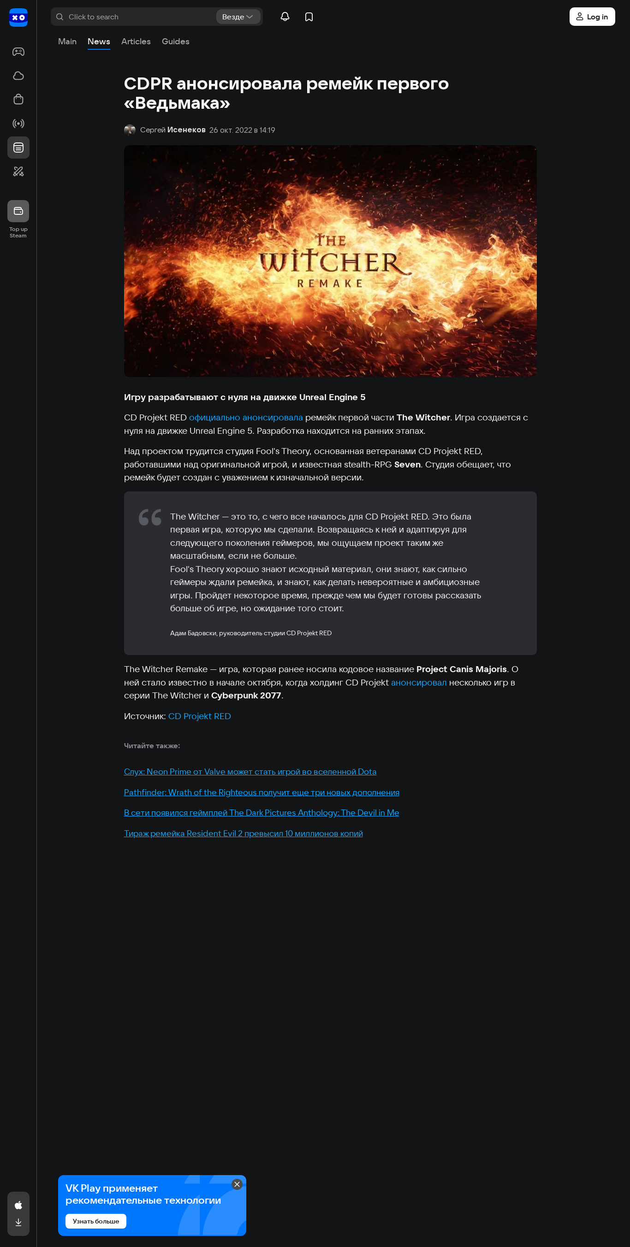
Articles (136, 41)
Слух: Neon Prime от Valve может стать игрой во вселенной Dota (250, 771)
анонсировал (419, 682)
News (99, 41)
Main (67, 41)
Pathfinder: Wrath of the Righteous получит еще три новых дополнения (261, 792)
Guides (176, 41)
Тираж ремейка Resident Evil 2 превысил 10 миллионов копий (243, 833)
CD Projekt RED (199, 715)
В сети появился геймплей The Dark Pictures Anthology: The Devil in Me (261, 812)
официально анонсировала (246, 417)
